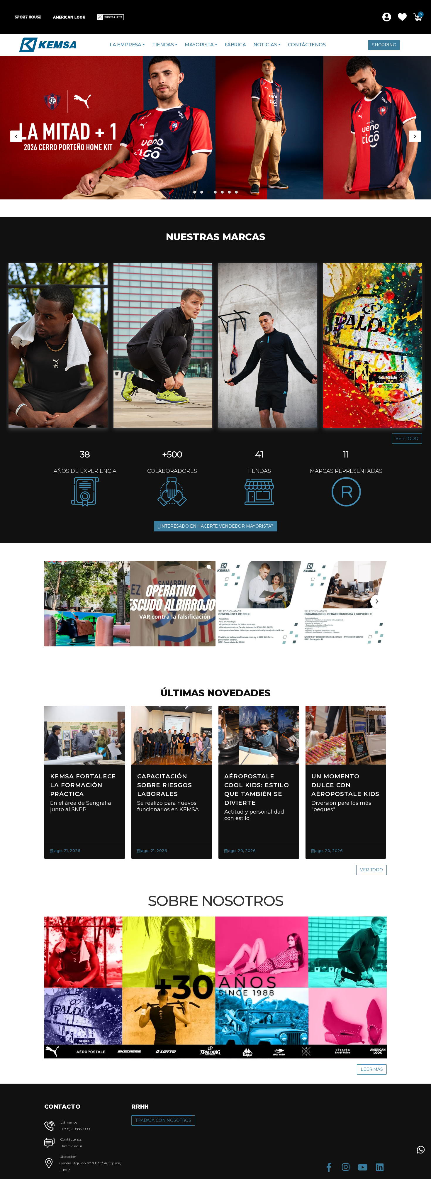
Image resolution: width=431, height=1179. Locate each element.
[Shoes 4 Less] (110, 17)
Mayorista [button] (199, 45)
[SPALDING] (372, 345)
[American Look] (69, 17)
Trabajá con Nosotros (163, 1120)
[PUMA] (58, 345)
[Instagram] (346, 1167)
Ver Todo (407, 438)
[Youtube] (363, 1167)
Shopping (384, 45)
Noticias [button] (265, 45)
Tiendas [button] (163, 45)
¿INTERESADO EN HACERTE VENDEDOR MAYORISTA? (215, 526)
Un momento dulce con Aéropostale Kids (345, 785)
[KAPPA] (267, 345)
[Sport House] (28, 17)
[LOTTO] (162, 345)
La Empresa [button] (125, 45)
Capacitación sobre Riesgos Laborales (164, 785)
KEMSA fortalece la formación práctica (83, 785)
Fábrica (235, 45)
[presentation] (16, 136)
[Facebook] (329, 1167)
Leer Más (372, 1069)
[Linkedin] (380, 1167)
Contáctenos (307, 45)
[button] (402, 17)
